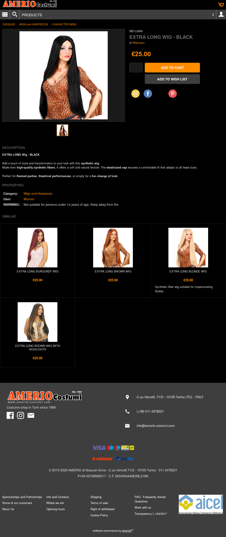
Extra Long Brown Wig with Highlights (37, 347)
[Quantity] (136, 67)
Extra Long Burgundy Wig (37, 271)
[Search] (14, 14)
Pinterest (172, 93)
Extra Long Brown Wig (113, 271)
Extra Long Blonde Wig (188, 271)
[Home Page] (58, 397)
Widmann (139, 43)
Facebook (148, 93)
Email (134, 93)
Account (221, 14)
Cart (221, 5)
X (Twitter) (160, 94)
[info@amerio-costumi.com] (170, 425)
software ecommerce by (113, 530)
